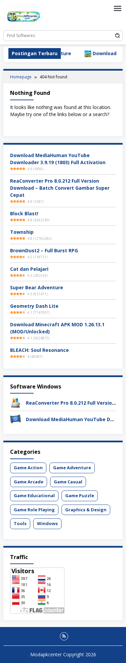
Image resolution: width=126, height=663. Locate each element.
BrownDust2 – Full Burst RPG (44, 250)
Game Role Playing (34, 510)
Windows (47, 523)
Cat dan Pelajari (29, 269)
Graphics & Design (86, 510)
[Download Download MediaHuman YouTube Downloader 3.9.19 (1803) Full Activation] (15, 418)
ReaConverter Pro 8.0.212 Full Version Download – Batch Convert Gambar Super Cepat (60, 188)
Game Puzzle (79, 495)
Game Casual (68, 482)
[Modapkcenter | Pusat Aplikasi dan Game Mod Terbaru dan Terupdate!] (23, 16)
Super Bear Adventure (36, 287)
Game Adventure (72, 468)
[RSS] (64, 636)
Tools (20, 523)
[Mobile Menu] (118, 8)
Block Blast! (24, 213)
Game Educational (34, 495)
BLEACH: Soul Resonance (39, 350)
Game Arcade (28, 482)
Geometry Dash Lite (34, 306)
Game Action (28, 468)
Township (22, 232)
